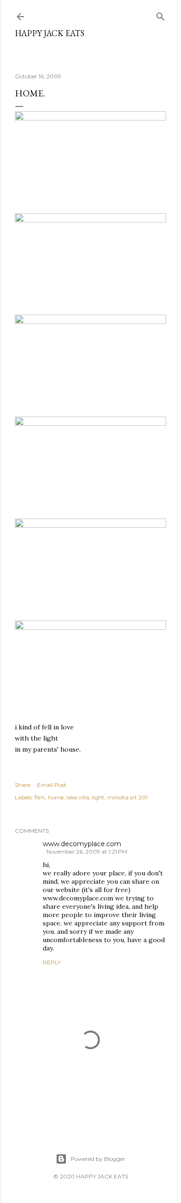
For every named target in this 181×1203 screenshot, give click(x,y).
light (98, 797)
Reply (52, 962)
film (39, 797)
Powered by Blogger (98, 1158)
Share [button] (22, 784)
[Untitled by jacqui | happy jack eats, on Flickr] (90, 118)
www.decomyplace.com (82, 844)
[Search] (160, 15)
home (56, 797)
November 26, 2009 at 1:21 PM (86, 851)
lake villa (77, 797)
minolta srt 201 (127, 797)
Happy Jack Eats (49, 33)
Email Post (51, 784)
